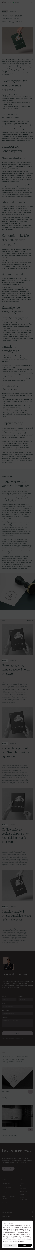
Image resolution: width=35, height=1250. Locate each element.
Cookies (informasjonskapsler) (16, 1241)
